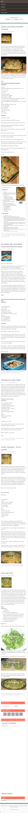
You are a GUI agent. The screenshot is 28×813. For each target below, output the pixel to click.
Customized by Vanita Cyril (13, 805)
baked (20, 438)
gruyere (17, 235)
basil (2, 694)
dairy (4, 694)
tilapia (13, 439)
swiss (8, 236)
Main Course (13, 438)
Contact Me (3, 9)
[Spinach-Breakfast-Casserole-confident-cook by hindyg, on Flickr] (13, 73)
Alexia (21, 88)
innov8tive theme (21, 805)
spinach (5, 236)
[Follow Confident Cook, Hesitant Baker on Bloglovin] (7, 794)
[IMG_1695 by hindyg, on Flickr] (13, 369)
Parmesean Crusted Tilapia (10, 380)
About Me (3, 4)
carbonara (3, 565)
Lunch (19, 234)
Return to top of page (14, 809)
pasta (10, 371)
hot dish (20, 235)
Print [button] (21, 203)
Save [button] (20, 203)
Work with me (4, 12)
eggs (14, 235)
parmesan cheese (14, 372)
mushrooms (8, 372)
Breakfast (8, 234)
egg (6, 565)
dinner (5, 372)
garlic (7, 694)
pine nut (18, 694)
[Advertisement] (5, 769)
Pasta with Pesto (7, 573)
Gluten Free (15, 234)
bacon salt (21, 564)
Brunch (11, 234)
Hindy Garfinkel (11, 31)
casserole (6, 235)
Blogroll (3, 7)
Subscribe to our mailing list (9, 723)
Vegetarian (23, 234)
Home (2, 1)
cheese (9, 235)
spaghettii (21, 565)
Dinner (7, 371)
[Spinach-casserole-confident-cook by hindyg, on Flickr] (10, 183)
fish (9, 438)
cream (12, 235)
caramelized (21, 371)
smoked (17, 565)
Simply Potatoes (4, 89)
